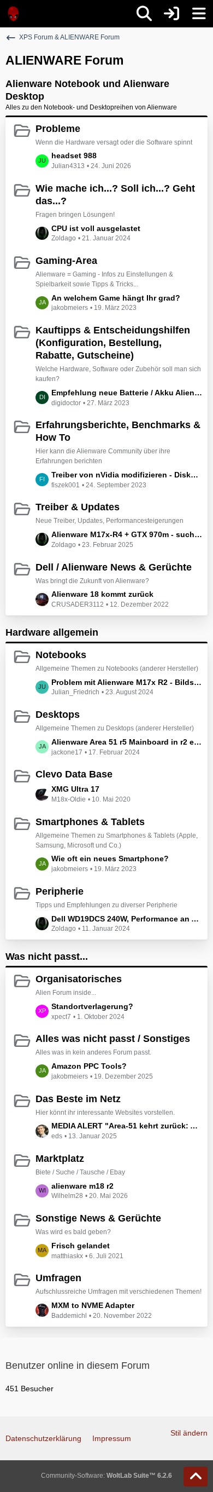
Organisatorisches (79, 978)
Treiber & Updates (78, 507)
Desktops (58, 714)
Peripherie (60, 891)
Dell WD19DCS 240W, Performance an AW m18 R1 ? (126, 918)
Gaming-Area (66, 260)
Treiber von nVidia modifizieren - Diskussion (126, 474)
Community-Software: (106, 1475)
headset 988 (74, 155)
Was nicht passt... (46, 956)
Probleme (58, 128)
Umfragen (58, 1277)
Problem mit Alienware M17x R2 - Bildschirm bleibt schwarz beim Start (126, 682)
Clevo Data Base (74, 774)
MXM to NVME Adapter (92, 1305)
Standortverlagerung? (92, 1006)
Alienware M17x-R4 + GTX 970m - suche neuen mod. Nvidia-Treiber (126, 534)
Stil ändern (189, 1432)
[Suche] (144, 14)
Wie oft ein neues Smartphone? (110, 858)
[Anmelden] (171, 13)
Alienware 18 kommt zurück (102, 594)
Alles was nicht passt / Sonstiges (113, 1038)
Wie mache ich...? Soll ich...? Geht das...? (115, 194)
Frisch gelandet (80, 1245)
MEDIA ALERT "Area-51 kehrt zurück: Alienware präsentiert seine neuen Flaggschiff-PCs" (126, 1125)
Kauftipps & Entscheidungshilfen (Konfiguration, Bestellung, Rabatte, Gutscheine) (113, 343)
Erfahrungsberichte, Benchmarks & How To (118, 431)
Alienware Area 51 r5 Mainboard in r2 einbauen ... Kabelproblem (126, 742)
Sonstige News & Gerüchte (98, 1218)
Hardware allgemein (51, 632)
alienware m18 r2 (82, 1186)
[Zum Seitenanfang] (196, 1477)
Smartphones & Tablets (90, 821)
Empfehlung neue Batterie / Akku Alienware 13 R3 (126, 392)
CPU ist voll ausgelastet (95, 228)
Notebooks (61, 654)
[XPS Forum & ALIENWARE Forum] (13, 14)
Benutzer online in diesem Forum (77, 1365)
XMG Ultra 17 (75, 789)
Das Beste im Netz (78, 1098)
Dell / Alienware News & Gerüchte (114, 567)
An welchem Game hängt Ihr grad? (115, 297)
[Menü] (199, 14)
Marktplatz (60, 1158)
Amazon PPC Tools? (89, 1066)
